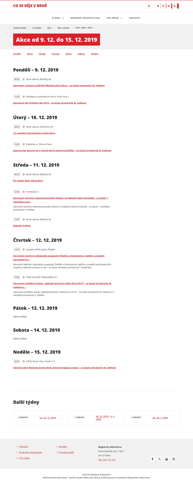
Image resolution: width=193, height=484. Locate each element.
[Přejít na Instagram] (173, 459)
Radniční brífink (21, 225)
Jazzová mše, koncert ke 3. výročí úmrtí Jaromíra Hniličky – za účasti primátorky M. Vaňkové (62, 150)
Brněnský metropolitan (85, 18)
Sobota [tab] (81, 53)
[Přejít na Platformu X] (159, 459)
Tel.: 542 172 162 (106, 459)
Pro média (113, 18)
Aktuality (23, 446)
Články (56, 18)
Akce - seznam (63, 27)
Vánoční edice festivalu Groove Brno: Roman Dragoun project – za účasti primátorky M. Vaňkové (64, 367)
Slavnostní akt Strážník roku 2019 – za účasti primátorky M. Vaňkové (49, 102)
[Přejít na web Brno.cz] (168, 6)
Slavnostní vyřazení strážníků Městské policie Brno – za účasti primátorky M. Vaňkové (59, 85)
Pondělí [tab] (17, 53)
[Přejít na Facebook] (152, 459)
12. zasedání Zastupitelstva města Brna (34, 133)
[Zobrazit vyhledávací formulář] (149, 6)
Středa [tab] (42, 53)
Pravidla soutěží (66, 452)
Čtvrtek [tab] (55, 53)
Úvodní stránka (19, 27)
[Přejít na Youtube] (166, 459)
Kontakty (134, 18)
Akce (49, 27)
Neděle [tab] (94, 53)
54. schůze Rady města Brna (28, 180)
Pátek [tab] (68, 53)
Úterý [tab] (30, 53)
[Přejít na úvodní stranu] (30, 7)
